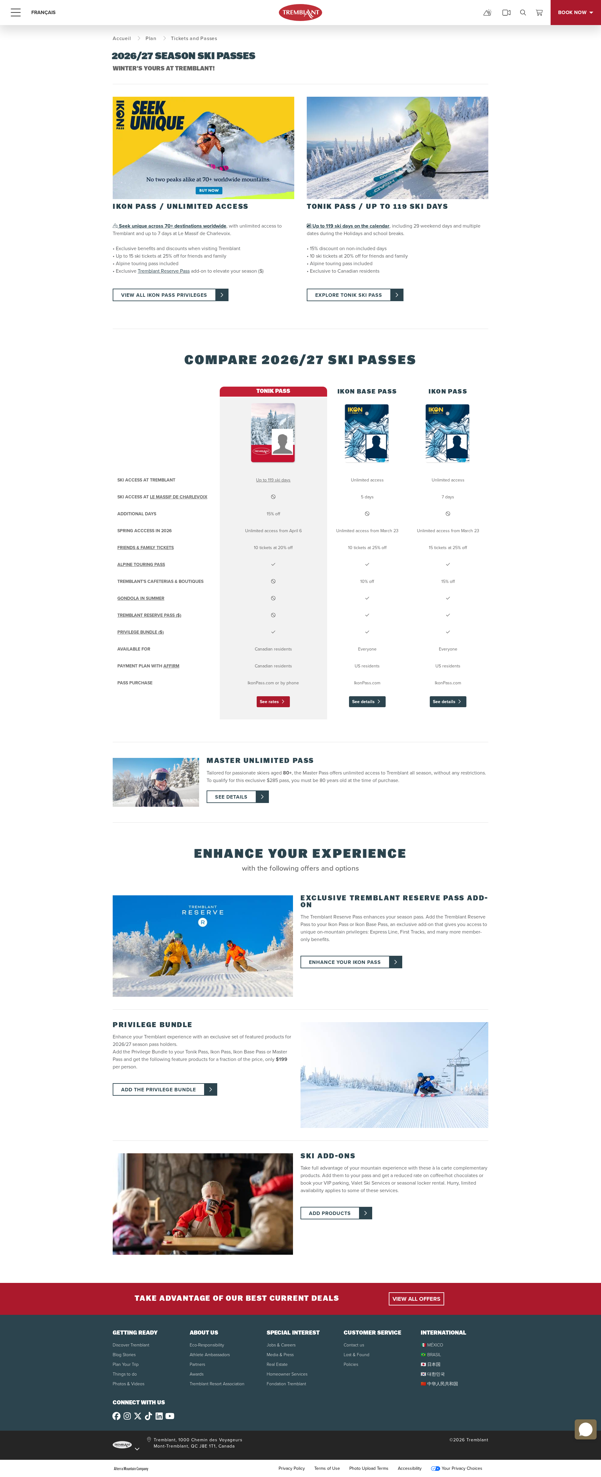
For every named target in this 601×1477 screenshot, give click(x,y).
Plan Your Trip (126, 1364)
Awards (196, 1374)
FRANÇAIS (43, 12)
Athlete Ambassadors (210, 1354)
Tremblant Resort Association (217, 1384)
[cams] (506, 12)
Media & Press (280, 1354)
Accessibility (410, 1468)
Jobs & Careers (281, 1345)
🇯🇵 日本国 (430, 1364)
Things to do (125, 1374)
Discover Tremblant (131, 1345)
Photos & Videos (128, 1384)
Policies (351, 1364)
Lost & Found (356, 1354)
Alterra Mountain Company (131, 1468)
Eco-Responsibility (207, 1345)
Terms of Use (327, 1468)
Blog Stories (124, 1354)
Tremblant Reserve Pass (164, 271)
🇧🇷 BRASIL (431, 1354)
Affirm (171, 666)
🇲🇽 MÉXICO (432, 1345)
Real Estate (277, 1364)
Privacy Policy (292, 1468)
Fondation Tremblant (286, 1384)
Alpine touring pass (141, 564)
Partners (197, 1364)
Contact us (354, 1345)
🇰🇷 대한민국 (433, 1374)
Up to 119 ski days (273, 480)
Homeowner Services (287, 1374)
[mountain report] (487, 12)
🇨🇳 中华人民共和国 (439, 1384)
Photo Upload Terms (368, 1468)
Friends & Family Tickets (145, 547)
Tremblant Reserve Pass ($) (149, 615)
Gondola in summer (140, 598)
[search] (523, 12)
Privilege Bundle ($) (140, 632)
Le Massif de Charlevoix (178, 497)
